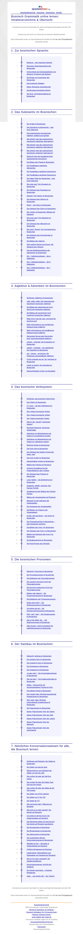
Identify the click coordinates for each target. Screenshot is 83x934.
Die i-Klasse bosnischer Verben (38, 418)
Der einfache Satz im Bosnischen (39, 659)
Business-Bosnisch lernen (41, 915)
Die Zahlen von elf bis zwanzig (38, 794)
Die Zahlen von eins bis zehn (37, 767)
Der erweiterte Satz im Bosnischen (39, 663)
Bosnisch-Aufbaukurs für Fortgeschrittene (42, 912)
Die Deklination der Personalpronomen (41, 578)
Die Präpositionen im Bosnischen (38, 708)
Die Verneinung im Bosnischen (37, 666)
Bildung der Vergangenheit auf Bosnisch (41, 497)
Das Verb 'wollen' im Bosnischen (38, 458)
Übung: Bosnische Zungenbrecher (39, 87)
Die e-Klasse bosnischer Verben (38, 415)
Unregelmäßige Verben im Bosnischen (40, 461)
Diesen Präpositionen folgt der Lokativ (41, 719)
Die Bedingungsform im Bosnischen (39, 540)
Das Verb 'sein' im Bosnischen (37, 449)
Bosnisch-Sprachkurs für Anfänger (41, 910)
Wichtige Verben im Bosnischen (38, 445)
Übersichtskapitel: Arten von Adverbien (41, 371)
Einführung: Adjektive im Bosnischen (40, 298)
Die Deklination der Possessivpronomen (41, 599)
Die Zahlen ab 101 (33, 801)
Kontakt (59, 13)
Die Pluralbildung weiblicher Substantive (41, 172)
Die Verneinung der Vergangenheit (39, 507)
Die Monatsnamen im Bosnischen (39, 831)
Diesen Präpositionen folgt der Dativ (40, 715)
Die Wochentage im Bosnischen (38, 827)
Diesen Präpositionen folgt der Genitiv (41, 712)
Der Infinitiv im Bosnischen (36, 402)
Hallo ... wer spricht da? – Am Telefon (41, 876)
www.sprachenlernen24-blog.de (41, 922)
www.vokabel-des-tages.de (41, 917)
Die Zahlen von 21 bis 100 (36, 797)
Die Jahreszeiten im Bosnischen (38, 834)
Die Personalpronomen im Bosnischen (40, 575)
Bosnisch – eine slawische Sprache (39, 63)
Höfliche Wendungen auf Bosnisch (39, 849)
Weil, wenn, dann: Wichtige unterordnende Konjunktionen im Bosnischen (38, 702)
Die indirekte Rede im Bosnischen (39, 691)
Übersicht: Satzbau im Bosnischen (39, 656)
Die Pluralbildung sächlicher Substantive (41, 175)
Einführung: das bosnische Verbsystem (41, 399)
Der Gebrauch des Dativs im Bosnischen (41, 209)
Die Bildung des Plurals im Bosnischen (40, 162)
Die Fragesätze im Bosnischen (38, 670)
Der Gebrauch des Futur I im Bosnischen (41, 531)
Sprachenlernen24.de (27, 13)
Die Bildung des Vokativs (36, 241)
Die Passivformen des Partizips (38, 544)
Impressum (40, 13)
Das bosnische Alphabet (35, 83)
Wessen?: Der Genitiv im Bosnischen (40, 196)
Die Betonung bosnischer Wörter (39, 90)
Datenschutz (50, 13)
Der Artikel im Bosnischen (36, 124)
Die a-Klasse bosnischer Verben (38, 412)
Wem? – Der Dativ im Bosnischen (39, 205)
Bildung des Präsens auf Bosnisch (39, 465)
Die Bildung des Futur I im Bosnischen (40, 527)
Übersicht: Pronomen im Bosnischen (40, 571)
